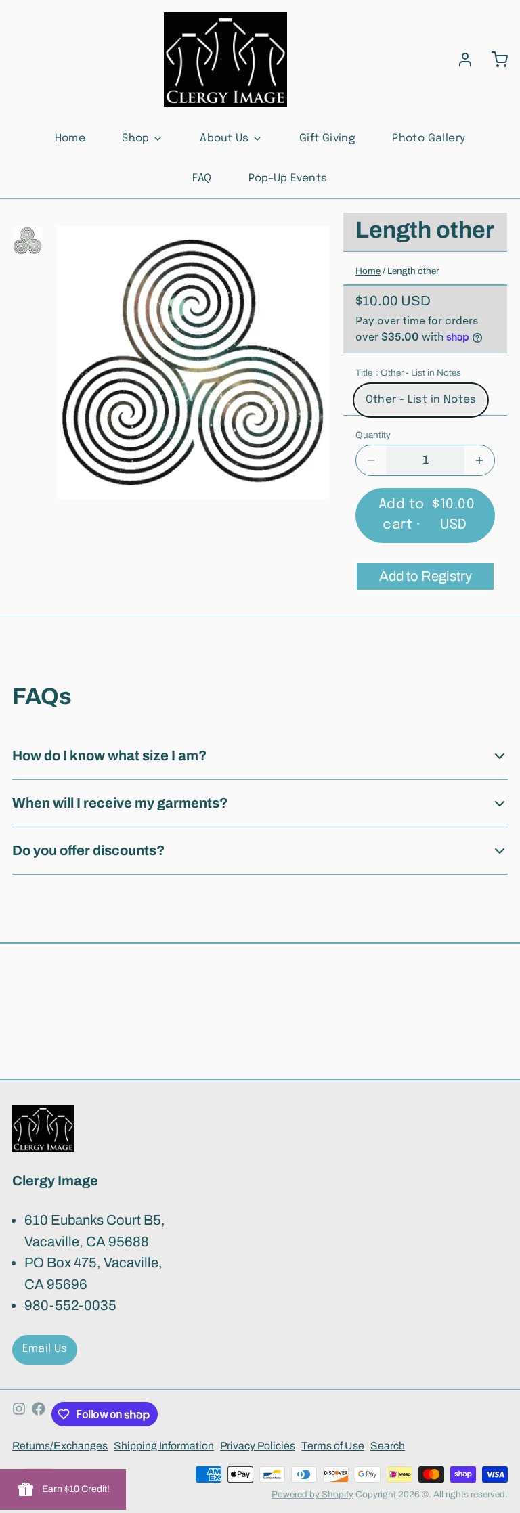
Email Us (45, 1349)
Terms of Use (332, 1445)
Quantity (373, 435)
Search (387, 1445)
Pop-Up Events (288, 178)
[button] (425, 515)
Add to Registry (425, 576)
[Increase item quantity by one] (479, 460)
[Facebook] (38, 1414)
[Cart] (493, 59)
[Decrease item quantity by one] (371, 460)
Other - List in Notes (421, 400)
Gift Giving (327, 138)
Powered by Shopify (312, 1494)
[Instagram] (19, 1414)
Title (408, 373)
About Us (224, 138)
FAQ (201, 178)
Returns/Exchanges (60, 1445)
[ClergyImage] (225, 59)
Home (70, 138)
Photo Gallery (428, 138)
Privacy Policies (257, 1445)
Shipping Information (164, 1445)
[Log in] (459, 59)
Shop (136, 138)
